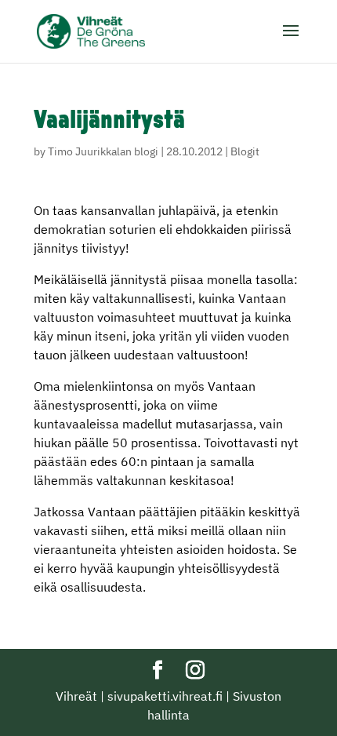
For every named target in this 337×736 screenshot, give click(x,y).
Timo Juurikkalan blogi (103, 151)
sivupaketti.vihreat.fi (165, 696)
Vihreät (76, 696)
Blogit (244, 151)
